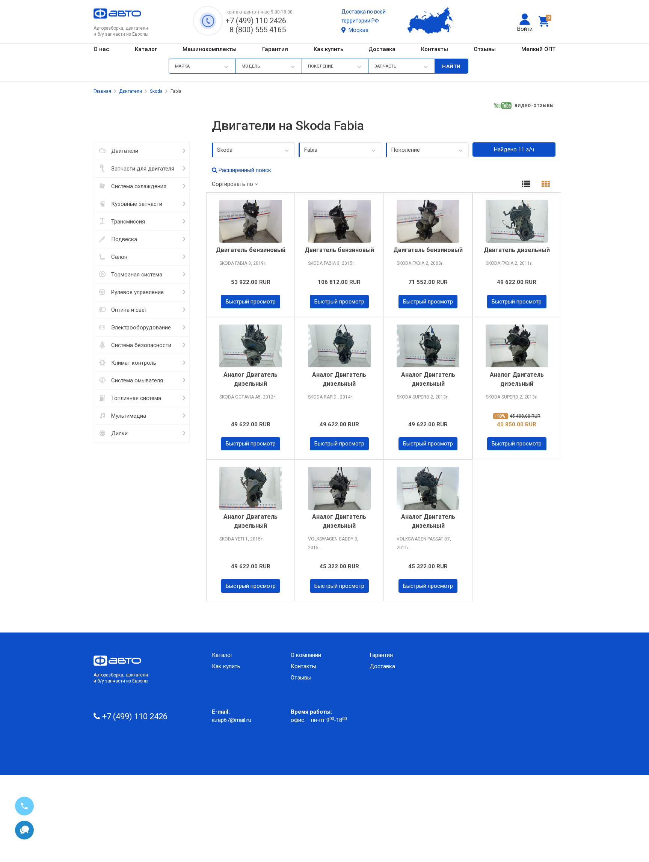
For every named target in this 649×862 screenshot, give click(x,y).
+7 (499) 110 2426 (255, 20)
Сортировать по (233, 184)
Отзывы (485, 49)
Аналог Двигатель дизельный (250, 379)
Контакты (434, 49)
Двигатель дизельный (517, 250)
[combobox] (253, 149)
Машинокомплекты (210, 49)
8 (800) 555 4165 (257, 29)
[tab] (526, 185)
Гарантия (275, 49)
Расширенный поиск (244, 170)
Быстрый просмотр (251, 301)
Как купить (328, 49)
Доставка (381, 49)
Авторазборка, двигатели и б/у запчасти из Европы (121, 678)
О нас (101, 49)
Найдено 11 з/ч (514, 149)
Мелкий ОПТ (538, 49)
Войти (525, 29)
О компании (306, 655)
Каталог (146, 49)
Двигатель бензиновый (250, 250)
